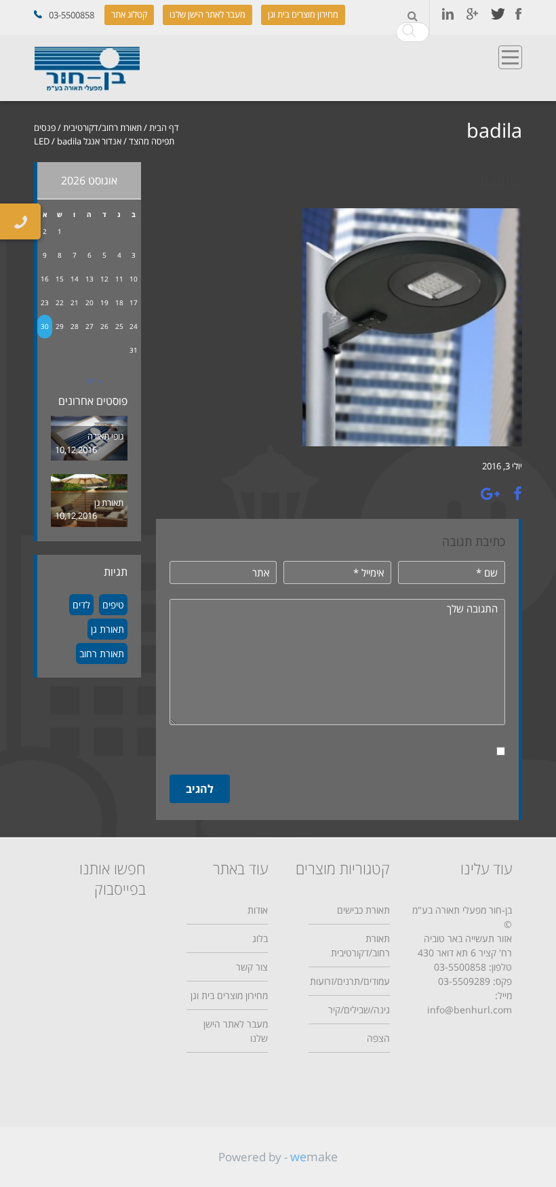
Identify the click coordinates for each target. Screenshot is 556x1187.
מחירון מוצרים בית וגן (303, 14)
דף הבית (164, 127)
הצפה (378, 1038)
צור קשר (252, 966)
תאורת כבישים (363, 909)
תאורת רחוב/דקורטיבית (102, 127)
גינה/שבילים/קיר (359, 1009)
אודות (257, 909)
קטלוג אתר (129, 14)
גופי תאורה (105, 436)
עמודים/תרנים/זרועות (350, 981)
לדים (81, 604)
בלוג (260, 938)
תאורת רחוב (101, 653)
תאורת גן (108, 503)
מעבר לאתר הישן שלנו (207, 14)
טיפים (113, 604)
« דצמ (93, 380)
